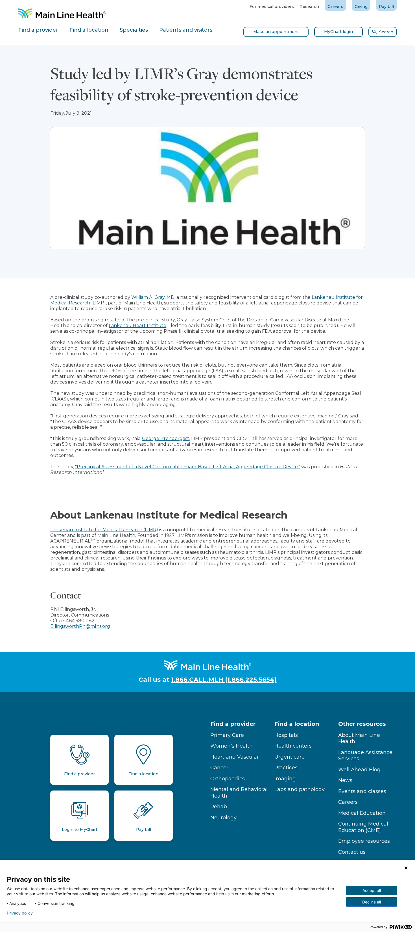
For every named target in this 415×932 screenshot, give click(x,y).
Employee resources (364, 841)
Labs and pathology (299, 789)
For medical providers (272, 6)
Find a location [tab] (88, 30)
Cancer (219, 768)
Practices (286, 768)
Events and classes (362, 791)
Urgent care (289, 757)
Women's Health (231, 746)
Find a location (296, 723)
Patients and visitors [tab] (185, 30)
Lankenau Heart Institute (137, 325)
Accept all (371, 890)
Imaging (285, 779)
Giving (361, 6)
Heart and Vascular (234, 757)
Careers (335, 6)
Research (309, 6)
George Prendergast (165, 438)
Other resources (362, 723)
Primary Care (227, 735)
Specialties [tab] (134, 30)
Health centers (293, 746)
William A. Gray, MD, (153, 297)
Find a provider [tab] (38, 30)
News (345, 780)
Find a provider (232, 723)
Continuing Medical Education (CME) (363, 827)
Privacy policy (20, 913)
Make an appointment (276, 31)
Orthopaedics (227, 779)
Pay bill (386, 6)
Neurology (223, 818)
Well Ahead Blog (359, 769)
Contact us (352, 852)
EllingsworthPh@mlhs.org (80, 626)
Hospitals (286, 735)
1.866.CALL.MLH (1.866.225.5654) (224, 679)
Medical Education (362, 813)
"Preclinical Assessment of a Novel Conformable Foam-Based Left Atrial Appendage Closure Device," (187, 466)
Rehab (218, 806)
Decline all (371, 902)
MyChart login (338, 31)
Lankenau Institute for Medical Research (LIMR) (104, 529)
